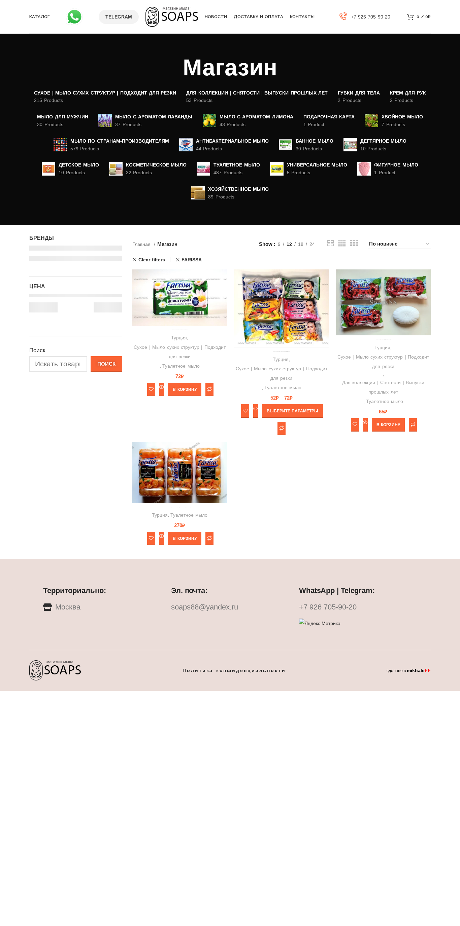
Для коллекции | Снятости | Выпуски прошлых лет (383, 387)
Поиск (37, 350)
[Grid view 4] (342, 244)
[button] (184, 389)
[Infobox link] (365, 17)
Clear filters (151, 259)
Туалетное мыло (180, 366)
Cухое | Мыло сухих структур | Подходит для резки (179, 351)
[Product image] (383, 302)
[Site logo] (171, 16)
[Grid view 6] (354, 244)
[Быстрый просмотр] (161, 389)
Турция (179, 337)
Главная (142, 244)
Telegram (118, 17)
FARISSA (192, 259)
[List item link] (230, 607)
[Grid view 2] (330, 244)
